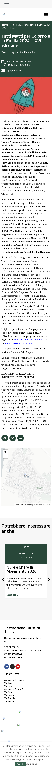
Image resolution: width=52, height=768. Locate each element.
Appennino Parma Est (24, 52)
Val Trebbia (9, 698)
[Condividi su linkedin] (20, 438)
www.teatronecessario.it (18, 343)
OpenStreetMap (27, 504)
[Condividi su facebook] (4, 438)
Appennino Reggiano (14, 680)
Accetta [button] (20, 764)
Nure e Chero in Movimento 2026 (21, 569)
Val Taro (8, 683)
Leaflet (17, 504)
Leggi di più (32, 763)
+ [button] (5, 451)
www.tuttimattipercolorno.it (29, 339)
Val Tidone (9, 701)
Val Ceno (8, 686)
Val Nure (8, 692)
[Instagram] (12, 666)
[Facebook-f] (6, 666)
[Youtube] (17, 666)
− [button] (5, 456)
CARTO (47, 504)
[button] (46, 14)
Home (5, 24)
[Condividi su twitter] (12, 438)
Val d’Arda (9, 695)
